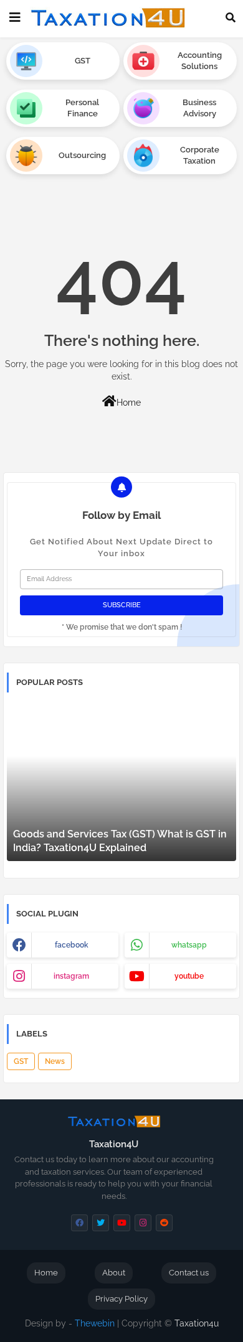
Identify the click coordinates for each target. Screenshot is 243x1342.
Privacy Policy (121, 1298)
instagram (71, 976)
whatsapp (189, 945)
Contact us (189, 1272)
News (55, 1061)
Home (129, 403)
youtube (189, 976)
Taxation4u (196, 1323)
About (113, 1272)
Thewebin (95, 1323)
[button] (230, 17)
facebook (71, 945)
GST (21, 1061)
